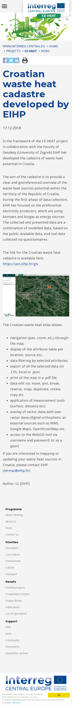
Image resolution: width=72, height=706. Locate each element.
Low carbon (13, 554)
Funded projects (15, 587)
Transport (11, 574)
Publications (13, 607)
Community (12, 640)
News (45, 51)
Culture (10, 567)
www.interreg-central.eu (24, 46)
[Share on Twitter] (11, 60)
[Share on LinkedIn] (16, 60)
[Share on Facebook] (5, 60)
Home (53, 46)
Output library (14, 600)
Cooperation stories (17, 594)
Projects (13, 51)
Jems (8, 633)
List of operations (16, 613)
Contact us (12, 534)
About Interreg (14, 515)
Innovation (12, 548)
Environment (13, 561)
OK (59, 695)
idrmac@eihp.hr (16, 470)
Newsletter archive (17, 653)
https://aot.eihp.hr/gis (20, 264)
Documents (13, 646)
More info (16, 702)
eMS (8, 627)
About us (11, 521)
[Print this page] (23, 60)
